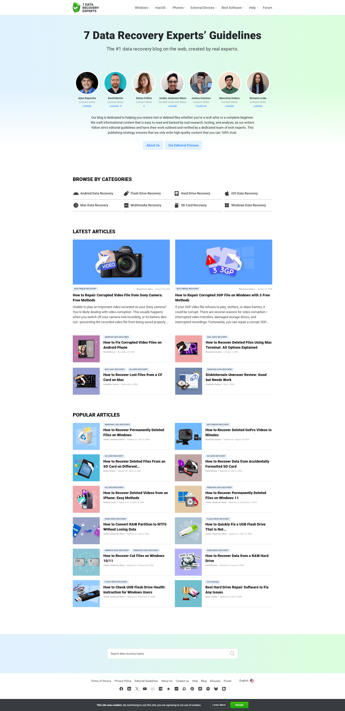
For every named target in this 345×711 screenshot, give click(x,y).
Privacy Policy (123, 681)
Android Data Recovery (96, 193)
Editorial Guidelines (146, 681)
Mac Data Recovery (94, 205)
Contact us (182, 681)
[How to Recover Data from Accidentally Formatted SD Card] (188, 467)
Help (252, 8)
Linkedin (87, 106)
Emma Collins (109, 471)
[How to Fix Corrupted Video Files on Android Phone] (86, 348)
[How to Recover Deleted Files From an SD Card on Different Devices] (86, 467)
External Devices (202, 8)
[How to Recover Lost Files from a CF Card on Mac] (86, 381)
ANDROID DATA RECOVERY (117, 337)
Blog (203, 681)
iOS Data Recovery (244, 193)
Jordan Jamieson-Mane (114, 439)
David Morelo (109, 352)
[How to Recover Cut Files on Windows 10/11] (86, 562)
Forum (267, 8)
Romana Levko (109, 502)
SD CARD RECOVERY (138, 369)
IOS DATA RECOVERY (114, 487)
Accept (239, 704)
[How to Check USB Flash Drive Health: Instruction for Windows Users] (86, 593)
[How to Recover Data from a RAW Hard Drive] (188, 562)
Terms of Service (101, 681)
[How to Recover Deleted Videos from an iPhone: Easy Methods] (86, 499)
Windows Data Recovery (248, 205)
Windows (141, 8)
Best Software (232, 8)
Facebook (201, 106)
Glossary (215, 681)
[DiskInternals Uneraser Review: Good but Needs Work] (188, 381)
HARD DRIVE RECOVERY (115, 519)
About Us (153, 145)
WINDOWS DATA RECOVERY (219, 369)
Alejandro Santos (111, 384)
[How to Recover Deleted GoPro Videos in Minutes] (188, 436)
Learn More (219, 704)
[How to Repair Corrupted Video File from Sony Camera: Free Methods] (121, 262)
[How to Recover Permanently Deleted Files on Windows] (86, 436)
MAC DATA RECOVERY (217, 337)
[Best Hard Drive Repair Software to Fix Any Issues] (188, 593)
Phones (178, 8)
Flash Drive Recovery (146, 193)
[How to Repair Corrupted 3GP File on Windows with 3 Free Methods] (223, 262)
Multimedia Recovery (146, 205)
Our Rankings (213, 582)
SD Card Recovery (194, 205)
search (232, 653)
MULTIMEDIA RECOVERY (85, 289)
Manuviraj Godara (145, 289)
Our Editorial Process (183, 145)
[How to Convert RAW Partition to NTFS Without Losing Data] (86, 530)
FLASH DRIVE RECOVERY (218, 519)
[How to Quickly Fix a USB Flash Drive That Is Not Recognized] (188, 530)
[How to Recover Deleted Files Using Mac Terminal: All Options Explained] (188, 348)
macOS (160, 8)
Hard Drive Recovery (195, 193)
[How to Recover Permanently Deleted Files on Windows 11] (188, 499)
